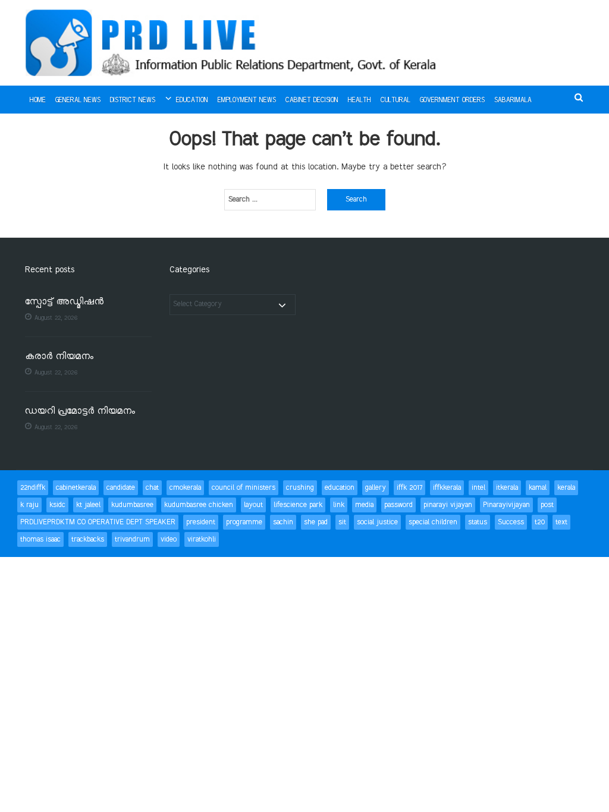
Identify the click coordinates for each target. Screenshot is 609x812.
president (200, 522)
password (398, 505)
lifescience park (298, 505)
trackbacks (87, 539)
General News (78, 100)
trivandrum (132, 539)
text (561, 522)
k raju (29, 505)
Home (38, 100)
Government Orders (452, 100)
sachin (283, 522)
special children (433, 522)
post (547, 505)
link (338, 505)
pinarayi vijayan (447, 505)
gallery (375, 487)
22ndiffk (32, 487)
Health (359, 100)
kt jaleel (88, 505)
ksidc (57, 505)
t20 (540, 522)
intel (478, 487)
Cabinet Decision (311, 100)
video (169, 539)
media (364, 505)
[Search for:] (270, 199)
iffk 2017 (409, 487)
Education (192, 100)
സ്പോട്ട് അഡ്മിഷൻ (64, 302)
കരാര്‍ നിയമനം (59, 357)
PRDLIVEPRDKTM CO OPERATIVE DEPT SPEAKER (97, 522)
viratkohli (201, 539)
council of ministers (243, 487)
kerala (566, 487)
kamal (538, 487)
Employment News (247, 100)
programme (244, 522)
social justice (377, 522)
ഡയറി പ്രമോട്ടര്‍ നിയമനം (80, 411)
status (477, 522)
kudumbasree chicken (198, 505)
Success (511, 522)
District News (132, 100)
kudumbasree (132, 505)
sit (342, 522)
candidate (120, 487)
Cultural (395, 100)
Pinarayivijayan (506, 505)
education (339, 487)
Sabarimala (513, 100)
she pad (316, 522)
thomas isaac (40, 539)
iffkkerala (447, 487)
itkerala (507, 487)
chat (152, 487)
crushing (300, 487)
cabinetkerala (76, 487)
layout (253, 505)
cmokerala (185, 487)
